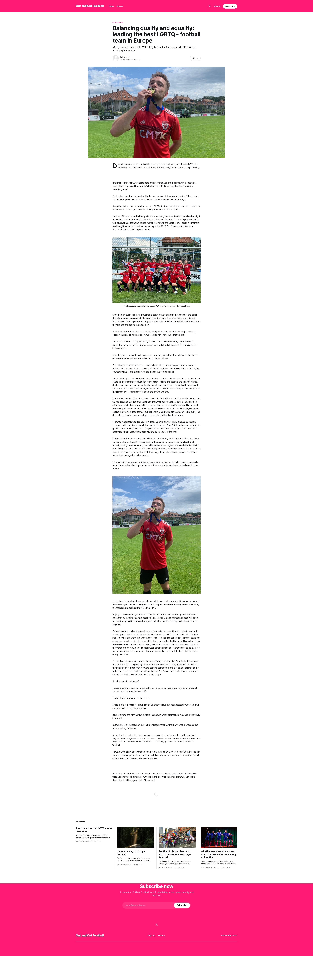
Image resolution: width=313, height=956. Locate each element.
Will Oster (124, 57)
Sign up (151, 935)
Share (195, 58)
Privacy (161, 935)
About (120, 6)
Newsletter (117, 22)
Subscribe (230, 6)
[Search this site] (210, 6)
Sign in (217, 6)
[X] (156, 924)
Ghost (234, 935)
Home (111, 6)
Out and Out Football (90, 6)
